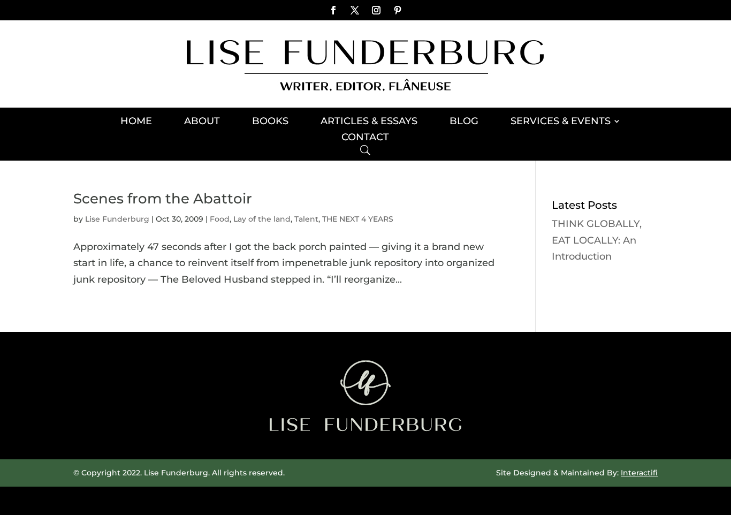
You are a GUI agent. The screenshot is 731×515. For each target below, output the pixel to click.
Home (136, 122)
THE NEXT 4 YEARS (357, 219)
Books (270, 122)
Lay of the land (262, 219)
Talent (306, 219)
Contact (365, 138)
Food (220, 219)
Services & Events (561, 122)
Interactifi (639, 473)
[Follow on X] (354, 10)
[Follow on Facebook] (333, 10)
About (202, 122)
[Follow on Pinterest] (397, 10)
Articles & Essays (369, 122)
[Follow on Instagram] (376, 10)
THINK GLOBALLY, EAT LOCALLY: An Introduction (597, 240)
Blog (464, 122)
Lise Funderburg (117, 219)
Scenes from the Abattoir (162, 198)
